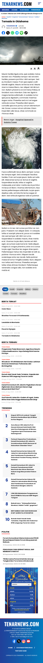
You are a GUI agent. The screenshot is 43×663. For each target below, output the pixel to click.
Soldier (37, 17)
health (12, 289)
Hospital (15, 17)
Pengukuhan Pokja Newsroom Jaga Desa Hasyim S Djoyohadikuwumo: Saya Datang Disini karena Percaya (21, 351)
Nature (31, 17)
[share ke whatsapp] (13, 34)
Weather (4, 18)
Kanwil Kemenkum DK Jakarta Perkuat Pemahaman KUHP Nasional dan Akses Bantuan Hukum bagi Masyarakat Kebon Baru (23, 469)
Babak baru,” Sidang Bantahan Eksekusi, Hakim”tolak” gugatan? (24, 504)
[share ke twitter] (8, 34)
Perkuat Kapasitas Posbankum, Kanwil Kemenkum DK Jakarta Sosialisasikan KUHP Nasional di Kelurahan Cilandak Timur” (23, 442)
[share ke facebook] (4, 34)
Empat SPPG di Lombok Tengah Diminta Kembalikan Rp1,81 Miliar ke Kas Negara (24, 417)
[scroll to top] (39, 650)
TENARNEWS (10, 26)
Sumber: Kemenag (21, 612)
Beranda (5, 10)
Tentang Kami (20, 651)
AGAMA (14, 10)
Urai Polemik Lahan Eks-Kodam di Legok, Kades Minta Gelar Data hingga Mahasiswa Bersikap (20, 398)
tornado (14, 294)
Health (9, 17)
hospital (20, 289)
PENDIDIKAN (35, 10)
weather (23, 294)
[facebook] (14, 642)
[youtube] (28, 642)
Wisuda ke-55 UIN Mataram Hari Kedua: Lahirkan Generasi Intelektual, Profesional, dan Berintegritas (21, 364)
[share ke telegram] (17, 34)
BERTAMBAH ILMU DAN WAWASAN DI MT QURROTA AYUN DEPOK (24, 512)
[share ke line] (22, 34)
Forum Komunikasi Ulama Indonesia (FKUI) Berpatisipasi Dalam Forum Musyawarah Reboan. (20, 540)
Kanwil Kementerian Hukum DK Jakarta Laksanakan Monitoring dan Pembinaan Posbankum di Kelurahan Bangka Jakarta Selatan (24, 483)
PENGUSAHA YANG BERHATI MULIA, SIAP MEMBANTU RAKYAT (18, 550)
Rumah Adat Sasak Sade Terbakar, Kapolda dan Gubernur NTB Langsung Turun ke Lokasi (20, 375)
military (27, 289)
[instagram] (24, 642)
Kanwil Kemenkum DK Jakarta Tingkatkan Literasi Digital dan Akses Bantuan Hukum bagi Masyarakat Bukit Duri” (21, 387)
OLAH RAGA (24, 10)
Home (10, 648)
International (23, 17)
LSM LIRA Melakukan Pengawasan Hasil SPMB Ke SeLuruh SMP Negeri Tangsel (24, 495)
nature (35, 289)
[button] (31, 69)
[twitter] (19, 642)
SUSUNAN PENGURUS (24, 648)
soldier (5, 294)
